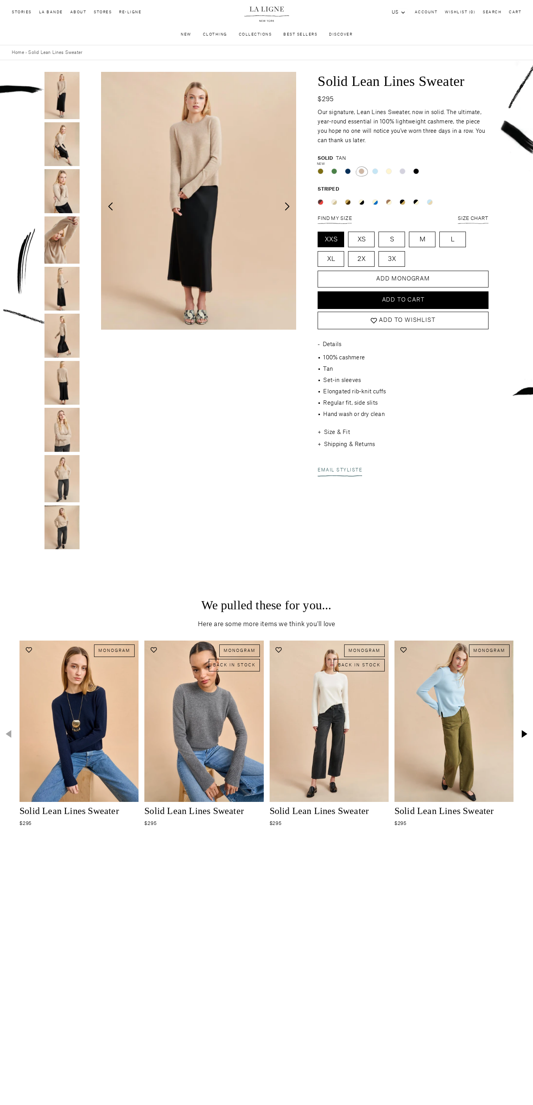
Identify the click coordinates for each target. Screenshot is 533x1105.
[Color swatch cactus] (334, 171)
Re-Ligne (130, 12)
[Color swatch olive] (320, 171)
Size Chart (473, 218)
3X (392, 259)
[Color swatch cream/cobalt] (375, 202)
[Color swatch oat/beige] (334, 202)
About (78, 12)
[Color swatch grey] (402, 171)
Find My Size (335, 218)
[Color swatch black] (416, 171)
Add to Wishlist (407, 320)
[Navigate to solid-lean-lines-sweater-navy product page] (79, 721)
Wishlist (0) (460, 12)
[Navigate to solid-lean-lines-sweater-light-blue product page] (453, 721)
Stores (103, 12)
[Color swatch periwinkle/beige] (430, 202)
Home (18, 52)
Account (426, 12)
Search (492, 12)
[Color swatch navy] (348, 171)
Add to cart (403, 300)
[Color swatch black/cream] (416, 202)
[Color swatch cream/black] (361, 202)
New (186, 34)
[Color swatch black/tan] (402, 202)
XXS (331, 239)
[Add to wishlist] (28, 649)
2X (361, 259)
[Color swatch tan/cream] (389, 202)
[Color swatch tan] (361, 171)
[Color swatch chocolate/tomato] (320, 202)
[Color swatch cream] (389, 171)
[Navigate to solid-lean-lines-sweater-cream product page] (329, 721)
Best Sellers (300, 34)
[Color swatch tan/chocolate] (348, 202)
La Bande (51, 12)
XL (331, 259)
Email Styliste (340, 470)
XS (361, 239)
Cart (515, 12)
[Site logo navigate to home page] (266, 14)
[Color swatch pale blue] (375, 171)
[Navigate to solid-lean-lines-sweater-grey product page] (203, 721)
